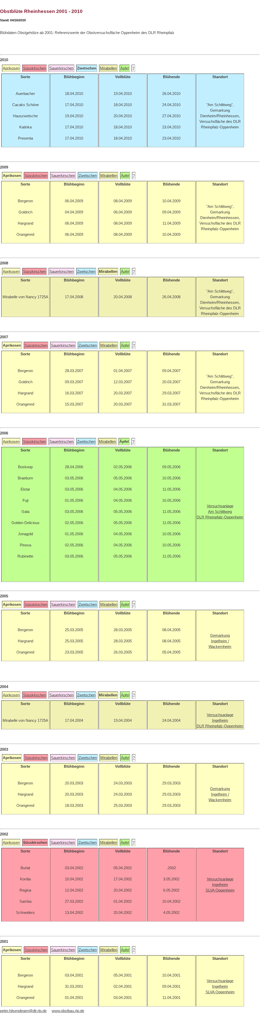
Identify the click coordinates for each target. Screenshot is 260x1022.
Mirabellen (108, 68)
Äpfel (124, 68)
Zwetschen (88, 176)
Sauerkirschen (61, 68)
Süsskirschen (34, 68)
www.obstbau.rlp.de (68, 1011)
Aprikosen (11, 68)
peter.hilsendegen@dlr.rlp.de (23, 1011)
